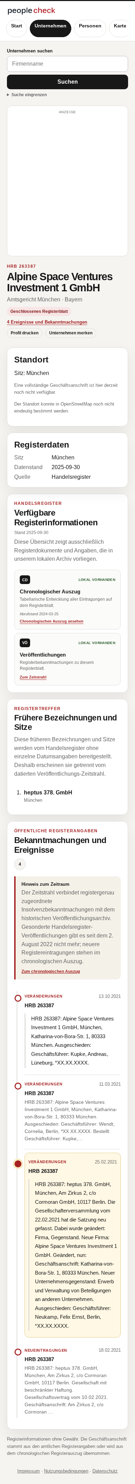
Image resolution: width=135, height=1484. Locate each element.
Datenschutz (105, 1471)
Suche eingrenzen (29, 94)
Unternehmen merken (70, 333)
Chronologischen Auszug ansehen (51, 621)
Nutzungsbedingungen (66, 1471)
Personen (90, 25)
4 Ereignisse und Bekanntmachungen (47, 322)
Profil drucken (24, 333)
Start (16, 25)
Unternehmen (50, 25)
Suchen (67, 82)
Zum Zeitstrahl (33, 677)
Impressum (28, 1471)
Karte (120, 25)
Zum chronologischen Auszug (50, 971)
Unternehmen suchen (30, 50)
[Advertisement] (67, 184)
